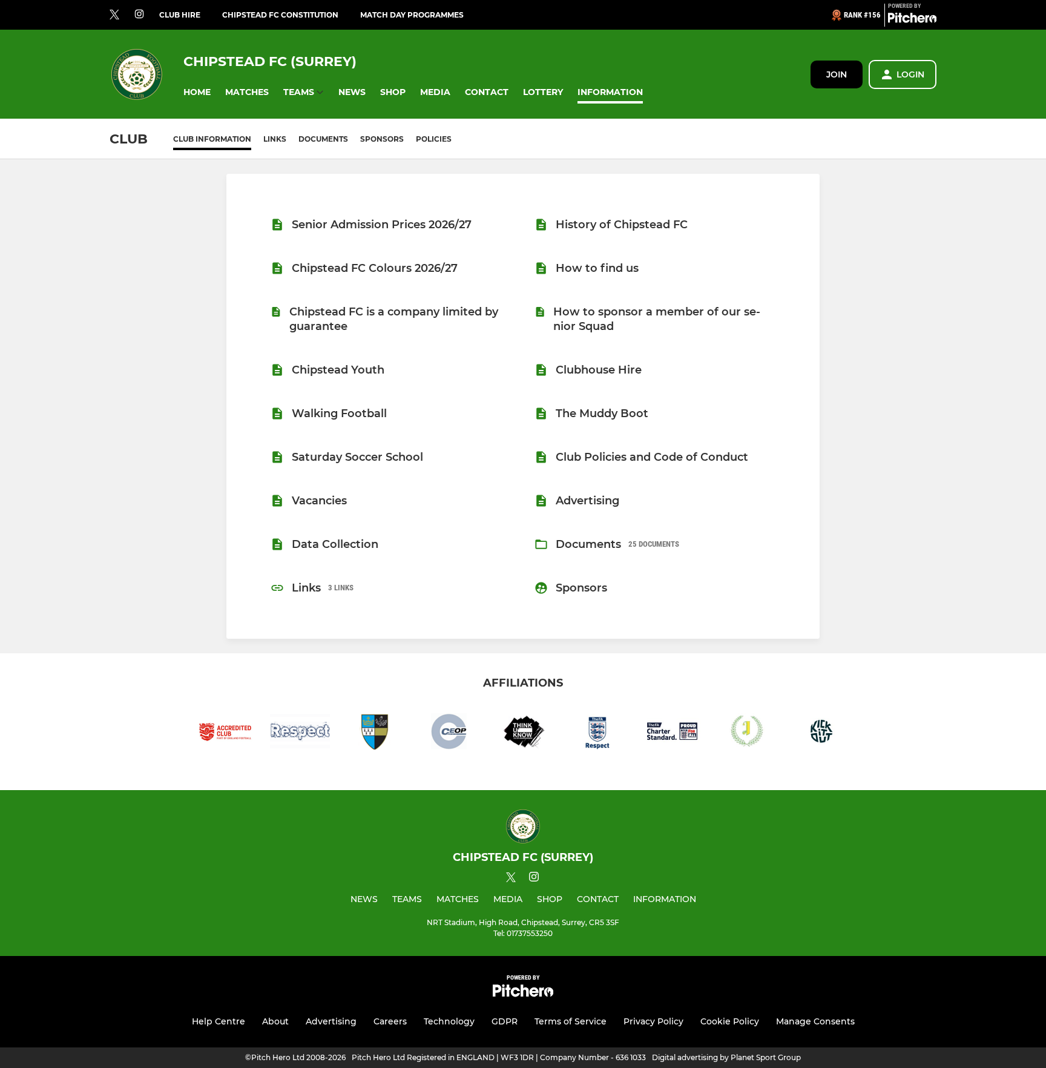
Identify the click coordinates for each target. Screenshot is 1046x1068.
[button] (197, 92)
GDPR (505, 1021)
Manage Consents (815, 1021)
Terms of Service (571, 1021)
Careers (390, 1021)
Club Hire (179, 14)
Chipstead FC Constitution (280, 14)
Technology (449, 1021)
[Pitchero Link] (912, 20)
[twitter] (114, 15)
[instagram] (139, 14)
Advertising (331, 1021)
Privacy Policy (653, 1021)
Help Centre (218, 1021)
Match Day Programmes (412, 14)
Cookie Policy (729, 1021)
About (275, 1021)
